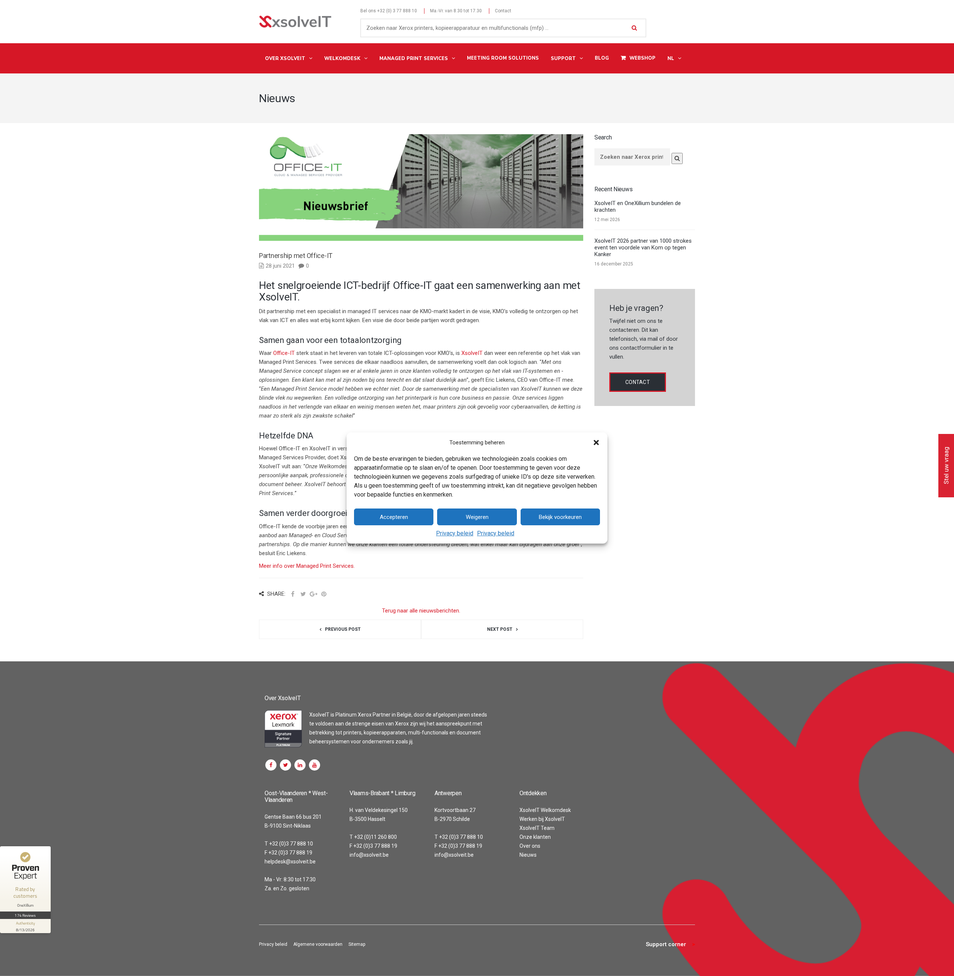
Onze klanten (535, 837)
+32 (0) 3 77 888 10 (397, 10)
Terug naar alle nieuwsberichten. (421, 610)
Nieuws (528, 855)
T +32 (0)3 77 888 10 (289, 844)
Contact (503, 10)
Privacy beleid (454, 533)
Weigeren (477, 517)
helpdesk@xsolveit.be (290, 862)
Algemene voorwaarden (317, 944)
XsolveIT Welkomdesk (545, 810)
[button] (596, 442)
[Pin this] (324, 594)
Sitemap (356, 944)
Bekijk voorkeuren (560, 517)
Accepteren (394, 517)
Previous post (343, 629)
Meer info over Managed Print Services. (307, 566)
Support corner (666, 944)
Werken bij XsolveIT (542, 819)
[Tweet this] (303, 594)
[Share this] (292, 594)
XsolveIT (472, 353)
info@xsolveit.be (369, 855)
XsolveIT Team (537, 828)
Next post (499, 629)
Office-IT (284, 353)
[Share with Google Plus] (313, 594)
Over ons (529, 846)
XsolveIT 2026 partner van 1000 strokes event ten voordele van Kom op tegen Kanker (643, 247)
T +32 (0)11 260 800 (373, 837)
